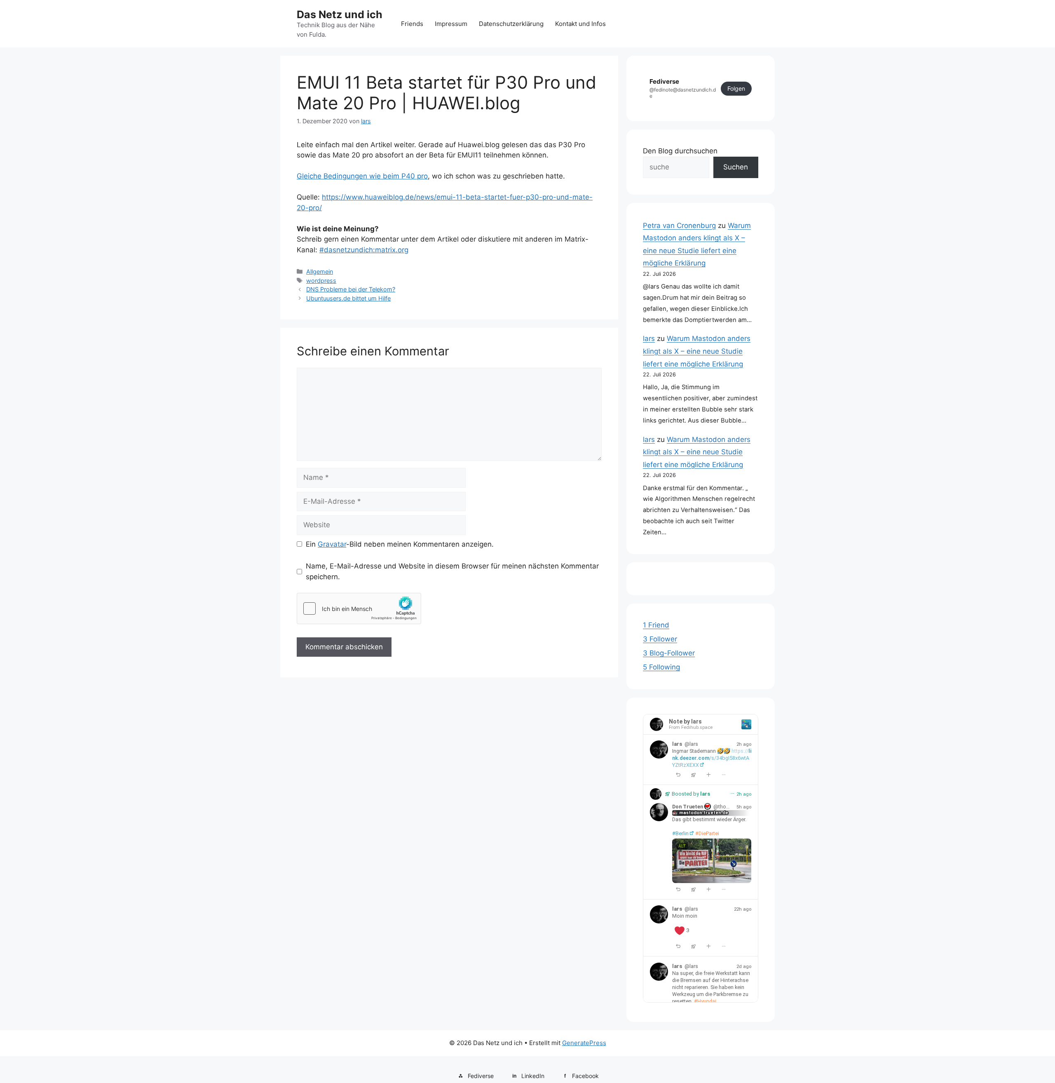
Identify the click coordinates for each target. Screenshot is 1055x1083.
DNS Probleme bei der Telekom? (350, 289)
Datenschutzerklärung (511, 24)
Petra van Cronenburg (679, 225)
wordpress (321, 280)
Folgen (736, 88)
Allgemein (319, 271)
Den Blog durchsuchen (680, 151)
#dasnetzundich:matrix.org (363, 250)
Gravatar (332, 544)
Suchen (735, 167)
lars (649, 338)
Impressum (451, 24)
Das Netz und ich (339, 14)
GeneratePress (584, 1043)
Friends (412, 24)
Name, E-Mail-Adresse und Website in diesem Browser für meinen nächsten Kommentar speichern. (452, 571)
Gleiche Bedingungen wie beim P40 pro (362, 176)
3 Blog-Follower (669, 653)
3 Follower (660, 639)
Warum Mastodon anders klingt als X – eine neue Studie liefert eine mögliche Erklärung (696, 351)
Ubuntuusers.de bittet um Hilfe (348, 298)
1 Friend (656, 625)
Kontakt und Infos (580, 24)
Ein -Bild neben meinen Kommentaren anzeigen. (400, 544)
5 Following (661, 667)
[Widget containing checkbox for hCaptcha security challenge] (359, 608)
